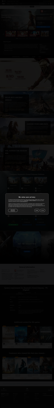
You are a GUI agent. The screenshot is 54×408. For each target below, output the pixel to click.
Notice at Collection (33, 200)
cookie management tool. (24, 201)
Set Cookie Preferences (13, 210)
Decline (37, 210)
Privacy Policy (26, 200)
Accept (42, 210)
